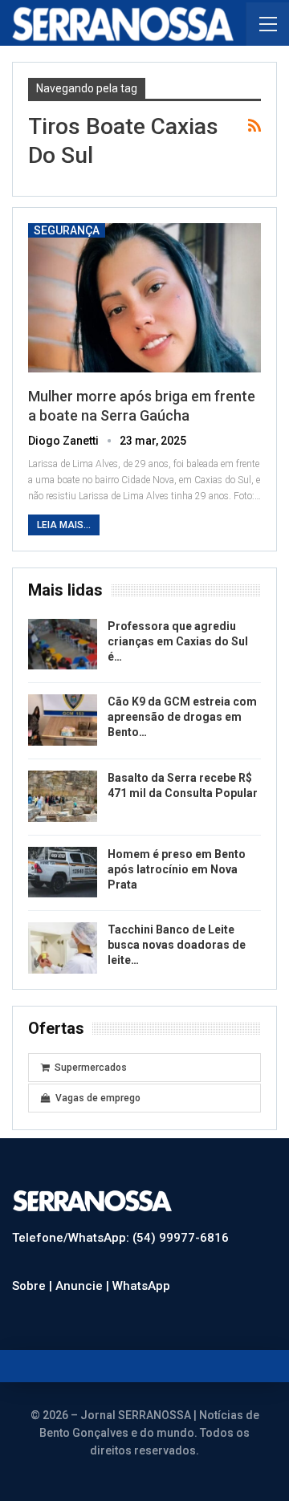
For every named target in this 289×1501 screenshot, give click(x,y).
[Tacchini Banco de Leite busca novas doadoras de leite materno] (62, 948)
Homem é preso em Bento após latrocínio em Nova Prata (177, 869)
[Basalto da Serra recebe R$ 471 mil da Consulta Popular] (62, 796)
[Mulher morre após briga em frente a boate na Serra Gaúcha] (144, 297)
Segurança (67, 230)
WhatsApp (141, 1286)
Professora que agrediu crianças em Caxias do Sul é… (178, 641)
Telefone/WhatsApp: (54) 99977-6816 (120, 1237)
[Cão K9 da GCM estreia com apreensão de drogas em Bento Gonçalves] (62, 720)
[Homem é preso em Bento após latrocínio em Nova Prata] (62, 872)
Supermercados (91, 1067)
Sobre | (33, 1286)
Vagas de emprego (97, 1098)
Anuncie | (83, 1286)
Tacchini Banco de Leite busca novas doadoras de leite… (177, 944)
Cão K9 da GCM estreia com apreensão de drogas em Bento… (182, 716)
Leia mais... (64, 525)
